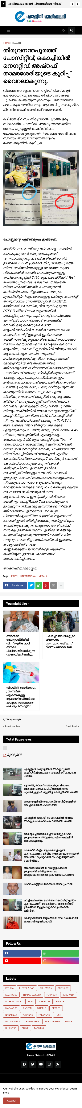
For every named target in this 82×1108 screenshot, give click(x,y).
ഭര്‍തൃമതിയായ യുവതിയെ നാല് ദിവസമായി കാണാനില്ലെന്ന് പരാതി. (51, 920)
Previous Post (13, 726)
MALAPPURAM (13, 1021)
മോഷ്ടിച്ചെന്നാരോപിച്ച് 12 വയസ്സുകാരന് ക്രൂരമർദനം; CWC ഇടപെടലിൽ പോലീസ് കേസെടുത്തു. (48, 837)
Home (6, 43)
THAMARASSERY (32, 995)
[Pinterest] (46, 585)
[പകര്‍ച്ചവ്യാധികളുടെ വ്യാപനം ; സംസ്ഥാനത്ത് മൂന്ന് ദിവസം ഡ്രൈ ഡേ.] (61, 621)
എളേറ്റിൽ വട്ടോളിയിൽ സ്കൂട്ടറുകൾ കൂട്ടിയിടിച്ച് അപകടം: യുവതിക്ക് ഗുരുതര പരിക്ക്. (50, 773)
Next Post (71, 726)
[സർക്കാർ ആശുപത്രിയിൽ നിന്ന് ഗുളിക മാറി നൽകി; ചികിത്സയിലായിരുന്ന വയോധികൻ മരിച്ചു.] (21, 621)
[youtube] (22, 961)
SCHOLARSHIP (52, 1021)
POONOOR (52, 995)
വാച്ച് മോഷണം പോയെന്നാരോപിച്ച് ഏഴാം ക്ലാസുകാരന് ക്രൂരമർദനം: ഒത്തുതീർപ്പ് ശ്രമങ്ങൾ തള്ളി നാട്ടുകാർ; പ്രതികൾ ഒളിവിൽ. (50, 906)
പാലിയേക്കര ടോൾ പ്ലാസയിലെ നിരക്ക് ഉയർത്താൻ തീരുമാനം (34, 4)
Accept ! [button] (11, 1101)
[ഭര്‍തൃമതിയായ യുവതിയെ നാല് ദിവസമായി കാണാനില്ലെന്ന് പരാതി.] (12, 923)
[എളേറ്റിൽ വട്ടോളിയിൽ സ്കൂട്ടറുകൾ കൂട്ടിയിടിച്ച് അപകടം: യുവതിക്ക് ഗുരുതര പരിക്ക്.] (12, 774)
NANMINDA (11, 1015)
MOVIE (68, 1021)
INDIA (30, 1001)
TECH (58, 1015)
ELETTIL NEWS (27, 988)
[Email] (53, 585)
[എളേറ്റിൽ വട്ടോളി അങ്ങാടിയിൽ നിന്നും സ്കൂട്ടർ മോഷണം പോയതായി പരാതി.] (12, 822)
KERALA (43, 576)
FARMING (39, 1028)
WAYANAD (28, 1015)
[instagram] (60, 961)
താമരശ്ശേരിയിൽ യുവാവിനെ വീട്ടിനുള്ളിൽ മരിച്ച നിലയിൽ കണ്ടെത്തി (50, 803)
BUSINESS (10, 1028)
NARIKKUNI (44, 1001)
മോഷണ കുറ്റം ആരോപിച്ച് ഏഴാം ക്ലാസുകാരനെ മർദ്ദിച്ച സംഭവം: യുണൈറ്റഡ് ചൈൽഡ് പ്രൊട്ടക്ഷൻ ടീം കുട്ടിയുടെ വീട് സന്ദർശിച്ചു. (51, 856)
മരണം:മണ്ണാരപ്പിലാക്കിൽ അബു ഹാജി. (48, 884)
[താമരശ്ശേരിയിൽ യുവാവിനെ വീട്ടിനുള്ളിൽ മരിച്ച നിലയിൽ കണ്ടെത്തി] (12, 806)
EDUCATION (46, 988)
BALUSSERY (32, 1021)
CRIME (25, 1028)
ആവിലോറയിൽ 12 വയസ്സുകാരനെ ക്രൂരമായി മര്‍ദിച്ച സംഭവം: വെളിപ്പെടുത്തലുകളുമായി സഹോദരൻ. (49, 871)
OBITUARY (63, 988)
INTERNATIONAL (28, 576)
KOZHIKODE (11, 995)
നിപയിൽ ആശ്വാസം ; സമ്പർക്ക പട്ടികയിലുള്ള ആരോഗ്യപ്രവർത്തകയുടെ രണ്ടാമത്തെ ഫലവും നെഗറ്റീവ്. (20, 697)
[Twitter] (31, 585)
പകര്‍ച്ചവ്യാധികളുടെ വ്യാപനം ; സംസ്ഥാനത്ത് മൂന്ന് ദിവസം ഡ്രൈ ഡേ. (60, 641)
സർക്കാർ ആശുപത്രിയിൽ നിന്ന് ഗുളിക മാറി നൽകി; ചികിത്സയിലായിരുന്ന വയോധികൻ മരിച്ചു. (20, 645)
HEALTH (16, 43)
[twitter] (32, 1064)
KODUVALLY (69, 995)
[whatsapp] (60, 953)
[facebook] (22, 953)
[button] (72, 4)
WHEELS (41, 1008)
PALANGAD (44, 1015)
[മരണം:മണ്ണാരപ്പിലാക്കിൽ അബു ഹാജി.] (12, 889)
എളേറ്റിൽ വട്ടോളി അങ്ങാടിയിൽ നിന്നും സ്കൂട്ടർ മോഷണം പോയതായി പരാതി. (48, 819)
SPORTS (56, 1008)
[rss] (58, 1064)
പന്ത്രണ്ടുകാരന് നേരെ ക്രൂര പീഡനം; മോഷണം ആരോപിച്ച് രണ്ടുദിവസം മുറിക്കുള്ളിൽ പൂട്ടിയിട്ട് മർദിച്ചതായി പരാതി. (51, 789)
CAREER (27, 1008)
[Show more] (61, 585)
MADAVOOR (11, 1008)
